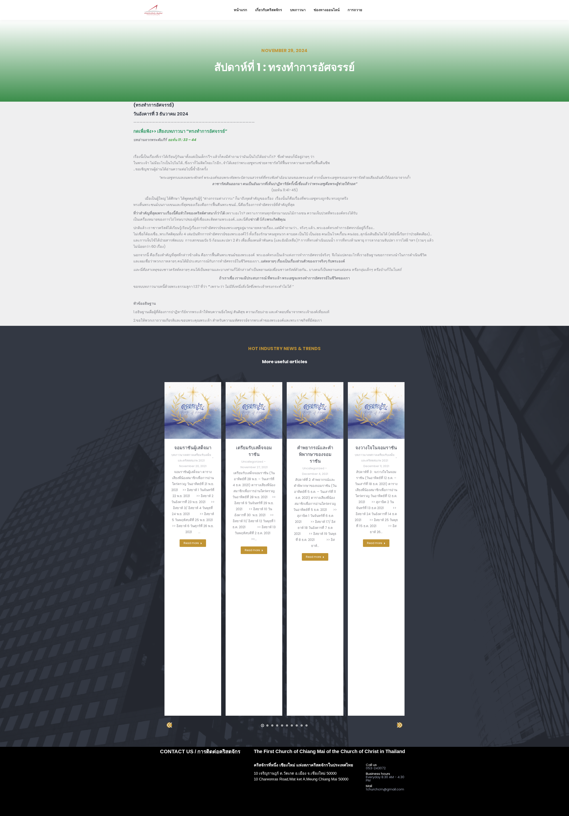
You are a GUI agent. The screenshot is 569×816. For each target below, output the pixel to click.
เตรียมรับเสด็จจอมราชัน (254, 451)
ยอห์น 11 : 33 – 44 (182, 139)
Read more (191, 543)
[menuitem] (240, 10)
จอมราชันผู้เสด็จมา (192, 448)
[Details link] (192, 410)
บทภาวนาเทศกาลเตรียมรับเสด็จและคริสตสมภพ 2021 (191, 458)
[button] (262, 725)
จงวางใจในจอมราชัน (376, 448)
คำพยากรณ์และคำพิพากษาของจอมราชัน (315, 454)
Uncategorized (252, 461)
